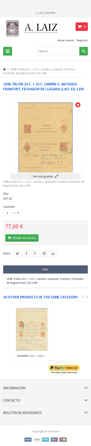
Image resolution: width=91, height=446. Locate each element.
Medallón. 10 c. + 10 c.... (31, 356)
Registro (82, 40)
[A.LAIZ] (32, 38)
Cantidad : (9, 207)
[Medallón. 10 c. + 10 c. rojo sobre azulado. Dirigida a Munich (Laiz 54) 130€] (32, 350)
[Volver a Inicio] (4, 69)
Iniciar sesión (66, 40)
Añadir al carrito (24, 238)
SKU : (6, 194)
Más (45, 269)
